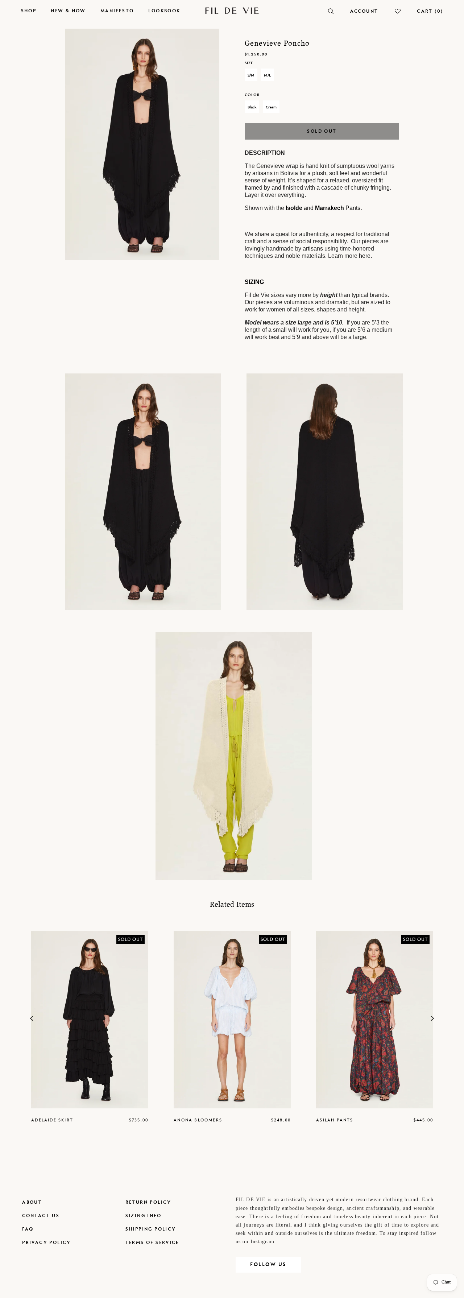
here (364, 256)
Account (364, 11)
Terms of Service (152, 1242)
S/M (251, 75)
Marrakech (329, 208)
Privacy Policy (46, 1242)
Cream (271, 107)
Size (249, 63)
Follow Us (268, 1264)
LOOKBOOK (164, 10)
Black (252, 107)
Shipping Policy (150, 1229)
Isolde (294, 208)
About (32, 1202)
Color (252, 94)
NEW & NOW (68, 10)
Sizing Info (143, 1215)
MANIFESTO (117, 10)
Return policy (148, 1202)
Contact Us (40, 1215)
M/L (267, 75)
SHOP (29, 10)
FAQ (27, 1229)
